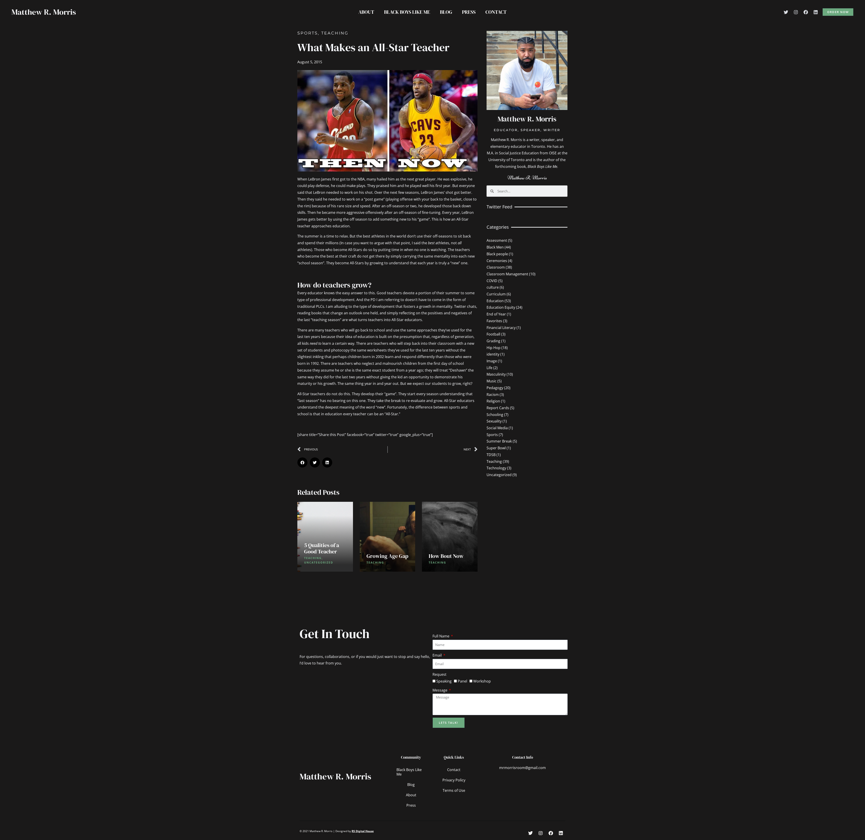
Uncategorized (499, 474)
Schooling (495, 414)
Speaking (444, 681)
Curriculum (496, 294)
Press (469, 12)
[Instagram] (796, 12)
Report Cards (498, 407)
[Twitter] (786, 12)
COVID (492, 280)
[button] (838, 12)
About (366, 12)
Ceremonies (497, 260)
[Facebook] (806, 12)
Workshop (482, 681)
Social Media (497, 427)
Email (437, 655)
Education (495, 300)
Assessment (497, 240)
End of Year (496, 314)
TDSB (491, 454)
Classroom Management (507, 274)
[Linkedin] (815, 12)
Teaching (334, 33)
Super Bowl (496, 447)
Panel (462, 681)
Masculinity (496, 374)
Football (493, 334)
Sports (307, 33)
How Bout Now (446, 556)
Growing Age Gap (387, 556)
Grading (493, 340)
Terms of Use (454, 790)
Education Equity (501, 307)
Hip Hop (494, 347)
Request (439, 674)
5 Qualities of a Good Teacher (321, 548)
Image (492, 360)
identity (493, 354)
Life (489, 367)
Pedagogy (495, 387)
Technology (496, 468)
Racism (493, 394)
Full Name (441, 636)
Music (491, 381)
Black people (497, 253)
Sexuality (494, 421)
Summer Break (499, 441)
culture (493, 287)
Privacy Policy (453, 780)
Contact (496, 12)
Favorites (494, 320)
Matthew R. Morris (43, 12)
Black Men (495, 247)
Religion (493, 401)
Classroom (496, 267)
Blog (446, 12)
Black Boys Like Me (407, 12)
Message (440, 690)
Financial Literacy (501, 327)
